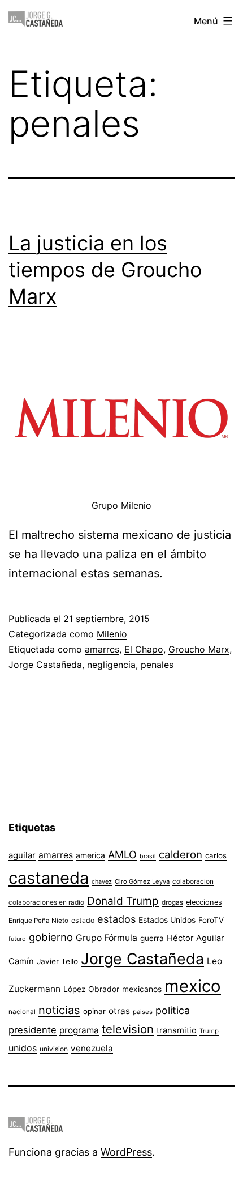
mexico (192, 986)
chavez (102, 881)
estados (116, 919)
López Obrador (91, 989)
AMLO (122, 854)
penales (157, 664)
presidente (32, 1030)
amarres (102, 649)
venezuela (92, 1048)
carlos (216, 855)
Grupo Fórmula (106, 937)
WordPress (126, 1152)
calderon (180, 854)
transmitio (177, 1030)
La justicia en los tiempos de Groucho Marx (105, 270)
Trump (209, 1031)
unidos (22, 1048)
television (128, 1029)
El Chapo (143, 649)
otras (119, 1011)
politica (172, 1010)
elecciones (204, 902)
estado (82, 920)
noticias (59, 1010)
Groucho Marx (198, 649)
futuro (17, 939)
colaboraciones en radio (46, 902)
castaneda (48, 878)
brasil (148, 856)
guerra (152, 938)
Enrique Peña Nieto (38, 921)
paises (143, 1012)
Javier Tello (57, 961)
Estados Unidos (167, 920)
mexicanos (142, 989)
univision (54, 1049)
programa (79, 1030)
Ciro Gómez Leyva (142, 881)
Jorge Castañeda (45, 664)
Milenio (112, 634)
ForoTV (211, 920)
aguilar (22, 855)
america (90, 855)
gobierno (51, 937)
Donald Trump (123, 901)
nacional (22, 1012)
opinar (94, 1011)
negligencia (111, 664)
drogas (172, 902)
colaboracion (193, 881)
